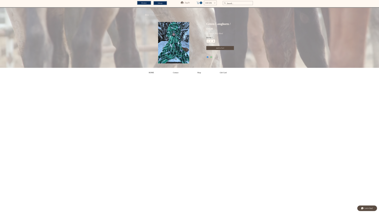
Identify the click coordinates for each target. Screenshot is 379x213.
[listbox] (210, 3)
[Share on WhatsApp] (211, 57)
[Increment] (214, 41)
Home (147, 15)
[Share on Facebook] (207, 57)
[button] (200, 3)
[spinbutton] (211, 41)
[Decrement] (208, 41)
